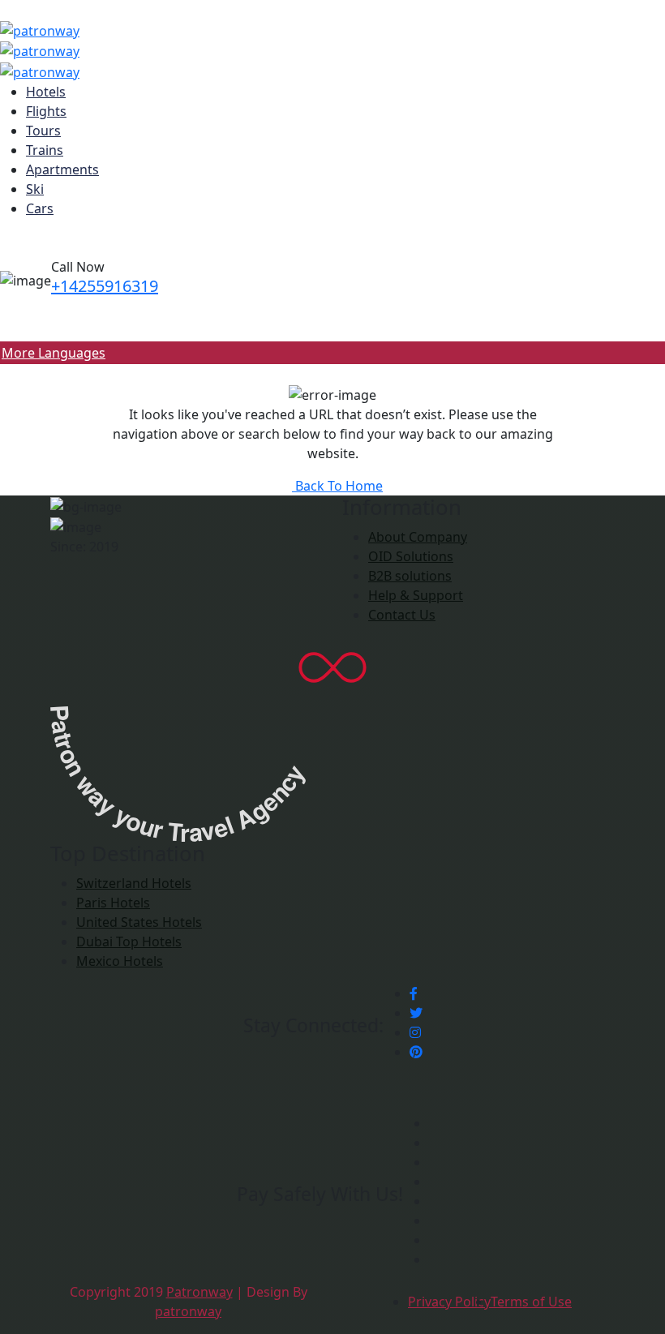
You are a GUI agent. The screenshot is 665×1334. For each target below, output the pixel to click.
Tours (43, 130)
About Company (417, 537)
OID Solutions (410, 556)
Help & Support (415, 595)
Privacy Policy (449, 1301)
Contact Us (401, 615)
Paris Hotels (113, 902)
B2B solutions (410, 576)
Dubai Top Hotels (129, 941)
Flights (46, 111)
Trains (44, 150)
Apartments (62, 169)
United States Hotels (139, 922)
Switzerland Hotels (133, 883)
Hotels (46, 92)
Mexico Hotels (119, 961)
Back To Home (337, 486)
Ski (35, 189)
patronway (188, 1311)
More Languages (53, 353)
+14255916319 (104, 286)
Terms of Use (531, 1301)
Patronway (199, 1292)
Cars (40, 208)
